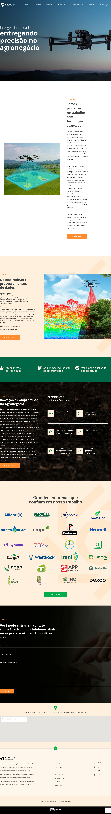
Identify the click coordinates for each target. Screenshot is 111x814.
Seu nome (3, 637)
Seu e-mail (3, 646)
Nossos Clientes (78, 5)
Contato (92, 5)
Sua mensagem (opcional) (8, 662)
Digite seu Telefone (6, 654)
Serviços (49, 5)
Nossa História (62, 5)
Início (26, 5)
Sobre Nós (37, 5)
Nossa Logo (104, 5)
